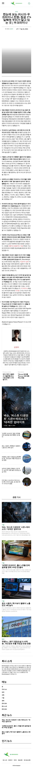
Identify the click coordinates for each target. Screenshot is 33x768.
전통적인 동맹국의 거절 (15, 246)
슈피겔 (17, 290)
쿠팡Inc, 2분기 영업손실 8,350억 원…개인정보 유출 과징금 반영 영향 (11, 458)
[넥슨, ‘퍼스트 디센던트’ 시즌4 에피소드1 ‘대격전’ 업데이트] (16, 407)
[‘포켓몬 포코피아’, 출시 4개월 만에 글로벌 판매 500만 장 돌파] (26, 435)
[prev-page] (24, 389)
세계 (16, 11)
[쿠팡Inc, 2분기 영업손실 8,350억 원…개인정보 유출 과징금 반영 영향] (26, 458)
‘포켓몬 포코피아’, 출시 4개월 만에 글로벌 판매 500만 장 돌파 (11, 435)
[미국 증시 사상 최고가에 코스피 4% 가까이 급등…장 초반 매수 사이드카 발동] (26, 481)
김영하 (11, 29)
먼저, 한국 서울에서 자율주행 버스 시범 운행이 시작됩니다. (8, 376)
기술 (3, 524)
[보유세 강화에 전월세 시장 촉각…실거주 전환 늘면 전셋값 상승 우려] (26, 470)
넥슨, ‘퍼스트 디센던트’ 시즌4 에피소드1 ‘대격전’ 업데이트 (16, 419)
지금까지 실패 (24, 261)
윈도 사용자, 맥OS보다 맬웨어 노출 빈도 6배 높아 (11, 446)
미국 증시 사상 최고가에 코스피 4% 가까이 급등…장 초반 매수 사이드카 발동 (11, 481)
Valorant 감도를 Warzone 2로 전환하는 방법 (23, 376)
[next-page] (28, 389)
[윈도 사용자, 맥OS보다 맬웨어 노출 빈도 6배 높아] (26, 446)
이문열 (5, 425)
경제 (3, 639)
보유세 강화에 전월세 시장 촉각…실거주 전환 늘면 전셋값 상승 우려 (11, 470)
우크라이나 (24, 288)
